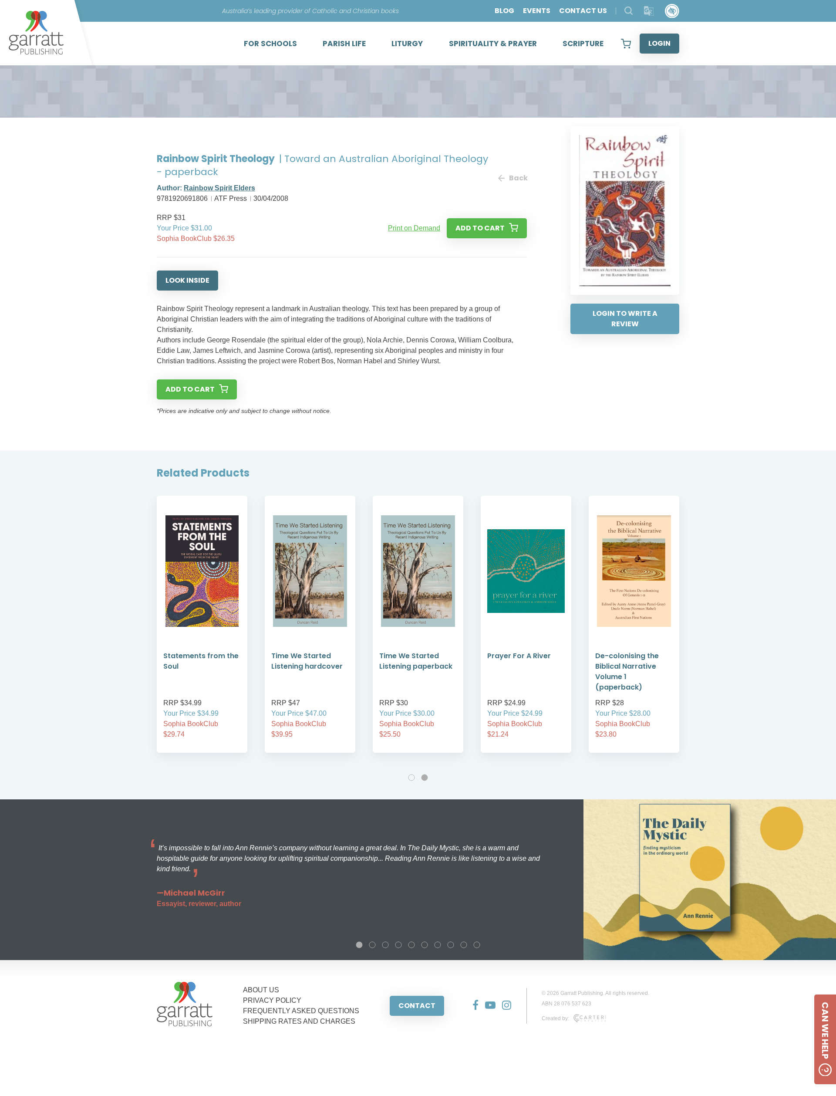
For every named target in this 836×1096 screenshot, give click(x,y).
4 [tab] (398, 944)
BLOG (504, 11)
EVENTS (536, 11)
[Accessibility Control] (672, 11)
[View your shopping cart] (626, 43)
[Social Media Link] (472, 1006)
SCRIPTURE (583, 43)
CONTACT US (583, 11)
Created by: (555, 1018)
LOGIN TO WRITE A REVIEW (625, 318)
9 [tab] (463, 944)
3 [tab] (385, 944)
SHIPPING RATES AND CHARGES (299, 1021)
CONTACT (416, 1006)
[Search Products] (628, 11)
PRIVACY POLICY (272, 1000)
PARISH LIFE (344, 43)
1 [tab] (411, 777)
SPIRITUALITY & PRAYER (493, 43)
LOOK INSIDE (187, 280)
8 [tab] (450, 944)
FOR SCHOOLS (270, 43)
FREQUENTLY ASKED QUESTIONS (301, 1011)
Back (518, 178)
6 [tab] (424, 944)
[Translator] (649, 11)
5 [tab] (411, 944)
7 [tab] (437, 944)
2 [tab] (424, 777)
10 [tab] (476, 944)
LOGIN (659, 43)
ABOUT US (261, 990)
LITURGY (407, 43)
